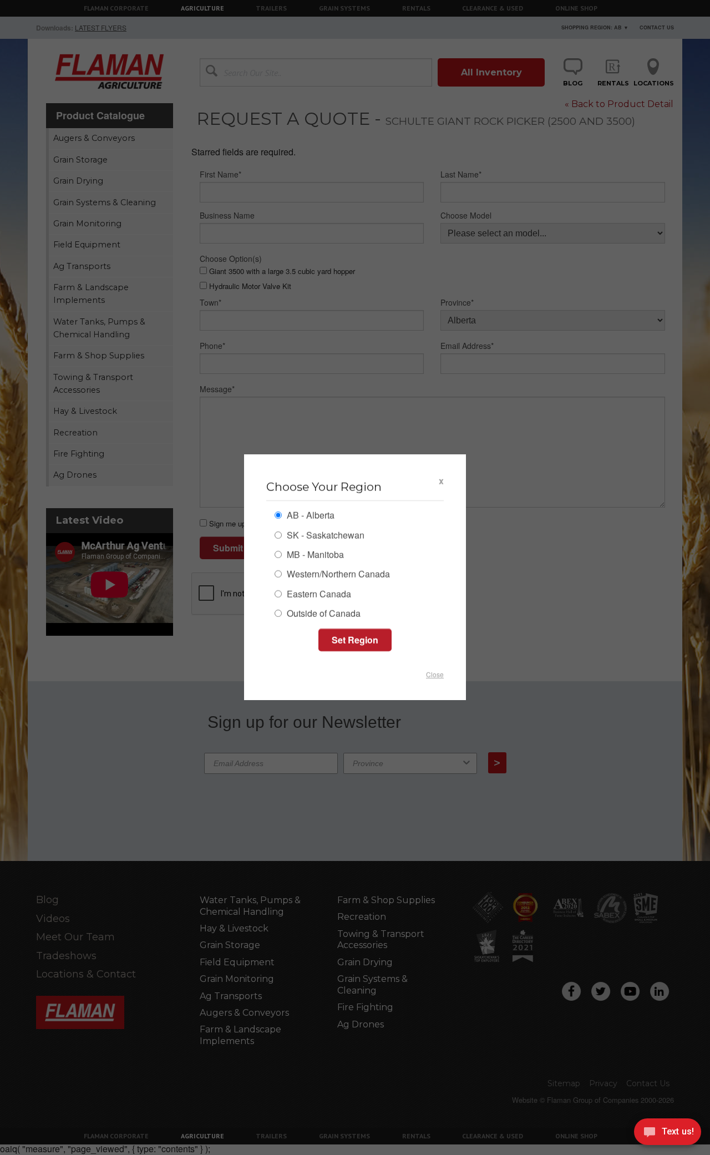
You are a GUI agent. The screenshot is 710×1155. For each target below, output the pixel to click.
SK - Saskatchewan (324, 536)
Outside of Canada (323, 614)
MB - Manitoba (314, 555)
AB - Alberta (309, 516)
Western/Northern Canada (337, 575)
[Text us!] (667, 1133)
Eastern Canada (318, 595)
